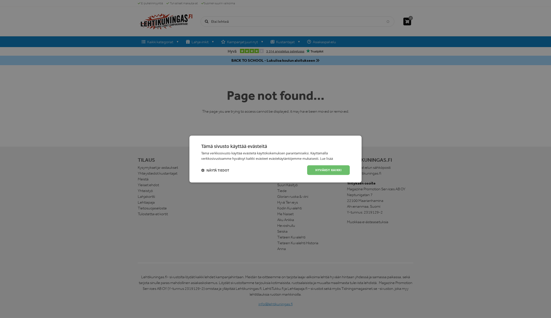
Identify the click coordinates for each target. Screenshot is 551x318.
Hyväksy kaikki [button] (328, 170)
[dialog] (275, 159)
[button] (215, 170)
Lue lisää (326, 158)
